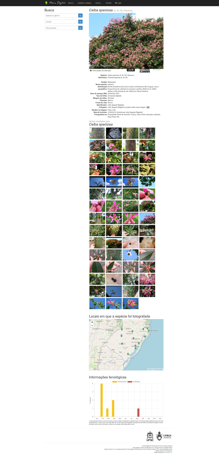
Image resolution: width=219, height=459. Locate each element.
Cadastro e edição (84, 3)
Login (119, 3)
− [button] (92, 325)
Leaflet (150, 369)
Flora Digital (56, 3)
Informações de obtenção (101, 70)
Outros (97, 3)
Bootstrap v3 (168, 452)
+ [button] (92, 322)
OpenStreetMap (158, 369)
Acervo (70, 3)
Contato (108, 3)
